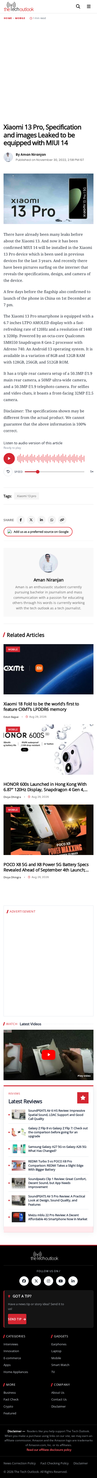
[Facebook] (20, 520)
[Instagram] (48, 1281)
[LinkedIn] (41, 520)
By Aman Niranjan (31, 154)
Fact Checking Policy (54, 1463)
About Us (57, 1393)
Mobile (20, 18)
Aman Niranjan (49, 580)
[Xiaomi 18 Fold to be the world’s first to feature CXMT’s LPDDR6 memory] (48, 669)
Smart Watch (60, 1365)
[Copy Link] (62, 520)
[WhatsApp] (52, 520)
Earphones (58, 1344)
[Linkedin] (73, 1281)
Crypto (8, 1406)
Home (8, 18)
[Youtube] (60, 1281)
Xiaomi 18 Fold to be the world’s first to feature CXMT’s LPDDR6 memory (41, 706)
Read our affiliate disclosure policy (49, 1450)
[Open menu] (88, 6)
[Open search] (78, 6)
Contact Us (59, 1399)
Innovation (11, 1351)
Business (10, 1393)
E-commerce (12, 1358)
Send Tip (14, 1319)
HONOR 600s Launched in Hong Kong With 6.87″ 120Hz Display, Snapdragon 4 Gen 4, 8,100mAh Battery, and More (45, 787)
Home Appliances (16, 1372)
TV (53, 1372)
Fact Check (11, 1399)
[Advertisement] (48, 71)
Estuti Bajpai (11, 717)
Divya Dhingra (12, 797)
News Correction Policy (20, 1463)
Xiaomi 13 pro (26, 496)
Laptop (56, 1351)
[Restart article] (8, 471)
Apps (7, 1365)
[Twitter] (36, 1281)
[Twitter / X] (31, 520)
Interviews (11, 1344)
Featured (10, 1413)
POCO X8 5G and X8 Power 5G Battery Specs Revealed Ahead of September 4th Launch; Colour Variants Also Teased (46, 867)
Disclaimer (58, 1406)
